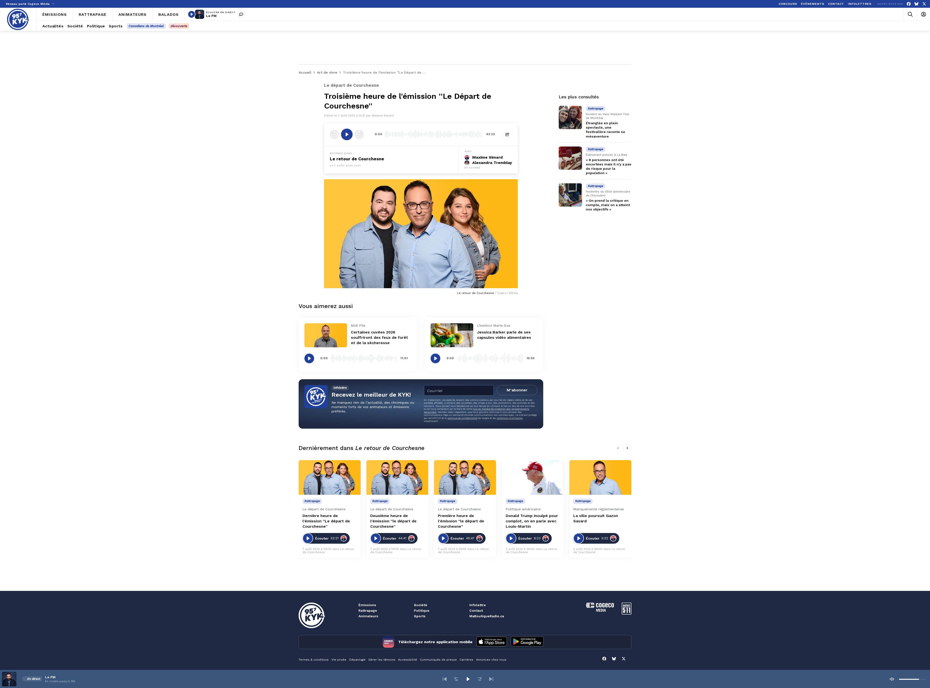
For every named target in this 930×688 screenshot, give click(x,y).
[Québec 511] (626, 613)
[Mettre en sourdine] (891, 679)
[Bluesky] (916, 4)
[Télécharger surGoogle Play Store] (527, 642)
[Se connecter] (923, 14)
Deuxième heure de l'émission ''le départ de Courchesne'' (393, 521)
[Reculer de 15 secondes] (334, 134)
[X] (924, 4)
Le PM (211, 16)
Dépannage (357, 659)
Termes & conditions (314, 659)
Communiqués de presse (438, 659)
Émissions (367, 605)
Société (420, 605)
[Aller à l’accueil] (18, 19)
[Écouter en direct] (191, 14)
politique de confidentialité (462, 418)
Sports (420, 616)
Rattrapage (367, 610)
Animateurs (368, 616)
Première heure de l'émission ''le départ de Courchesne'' (461, 521)
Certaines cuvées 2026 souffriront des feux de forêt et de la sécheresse (379, 337)
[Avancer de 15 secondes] (359, 134)
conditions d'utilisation (510, 418)
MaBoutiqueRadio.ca (486, 616)
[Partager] (507, 134)
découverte (178, 26)
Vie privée (339, 659)
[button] (445, 679)
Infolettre (477, 605)
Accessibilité (407, 659)
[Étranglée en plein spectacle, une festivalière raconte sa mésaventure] (570, 117)
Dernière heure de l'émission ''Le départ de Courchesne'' (326, 521)
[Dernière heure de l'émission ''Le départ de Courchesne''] (330, 477)
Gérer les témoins (381, 659)
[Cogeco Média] (600, 610)
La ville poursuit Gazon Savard (595, 518)
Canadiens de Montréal (146, 26)
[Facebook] (909, 4)
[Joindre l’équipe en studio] (241, 14)
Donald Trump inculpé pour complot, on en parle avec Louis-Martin (532, 521)
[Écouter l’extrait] (347, 134)
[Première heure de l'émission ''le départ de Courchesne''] (465, 477)
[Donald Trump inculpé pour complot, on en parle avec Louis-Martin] (533, 477)
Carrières (466, 659)
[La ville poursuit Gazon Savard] (600, 477)
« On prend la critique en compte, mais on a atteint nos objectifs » (608, 205)
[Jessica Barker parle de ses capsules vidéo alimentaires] (452, 335)
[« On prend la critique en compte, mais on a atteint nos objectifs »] (570, 195)
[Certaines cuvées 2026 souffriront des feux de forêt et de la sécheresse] (325, 335)
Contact (476, 610)
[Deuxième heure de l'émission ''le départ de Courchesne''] (397, 477)
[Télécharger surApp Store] (491, 642)
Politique (421, 610)
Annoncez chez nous (491, 659)
